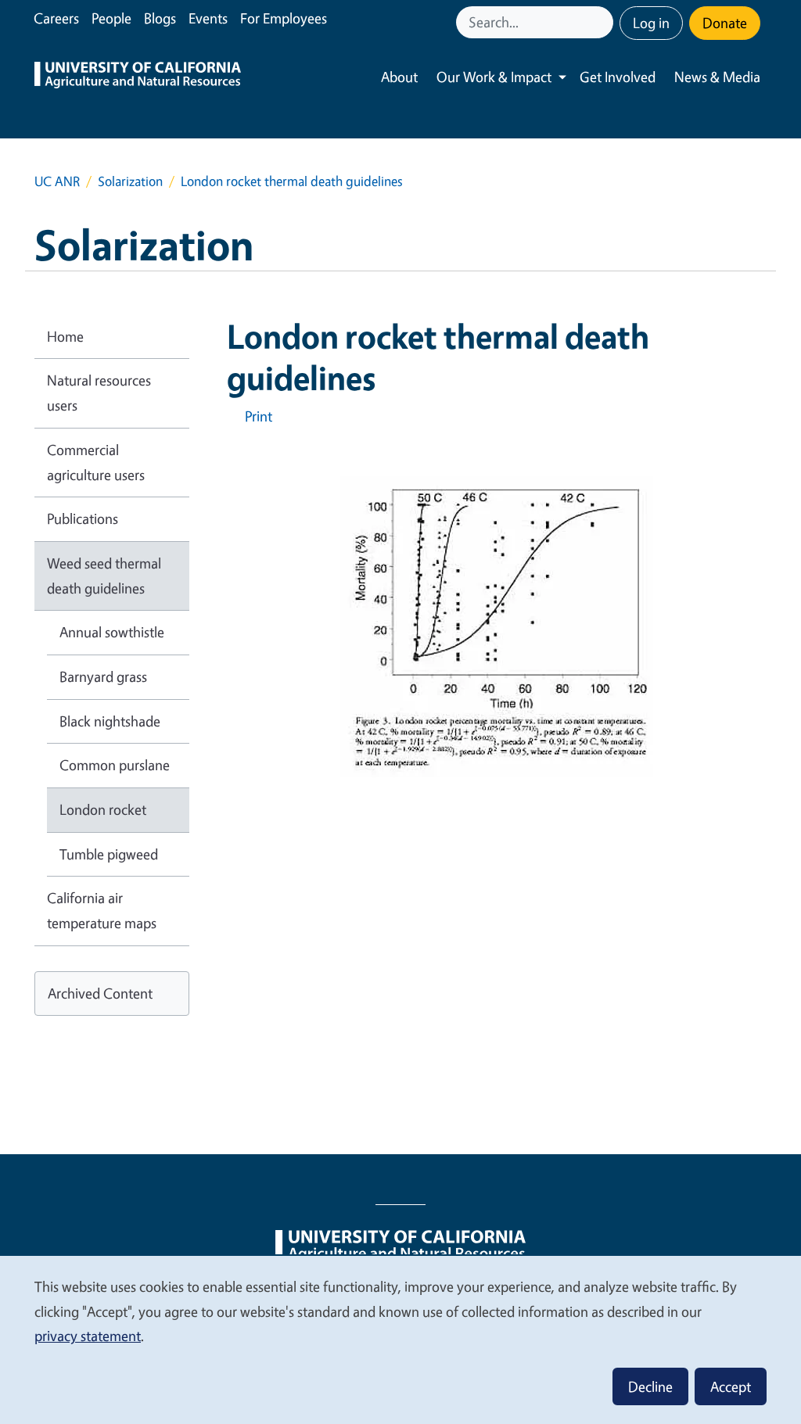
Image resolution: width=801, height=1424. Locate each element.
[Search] (603, 22)
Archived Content (100, 993)
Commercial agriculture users (96, 462)
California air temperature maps (101, 910)
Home (65, 336)
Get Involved (618, 76)
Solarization (130, 181)
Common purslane (114, 764)
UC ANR (57, 181)
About (399, 76)
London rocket (102, 809)
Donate (724, 22)
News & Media (717, 76)
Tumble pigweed (108, 854)
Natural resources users (99, 392)
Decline (650, 1386)
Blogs (160, 18)
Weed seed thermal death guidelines (104, 575)
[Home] (137, 77)
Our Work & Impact (493, 76)
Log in (651, 22)
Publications (82, 518)
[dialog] (400, 1339)
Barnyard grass (103, 676)
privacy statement (87, 1335)
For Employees (283, 18)
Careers (56, 18)
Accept (730, 1386)
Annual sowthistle (111, 631)
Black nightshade (109, 721)
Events (208, 18)
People (111, 18)
